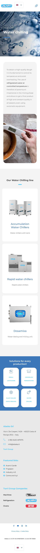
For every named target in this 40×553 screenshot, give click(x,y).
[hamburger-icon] (36, 5)
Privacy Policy (15, 531)
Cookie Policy (25, 531)
